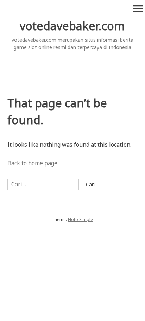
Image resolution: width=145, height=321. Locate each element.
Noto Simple (80, 219)
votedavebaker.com (72, 25)
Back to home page (32, 163)
